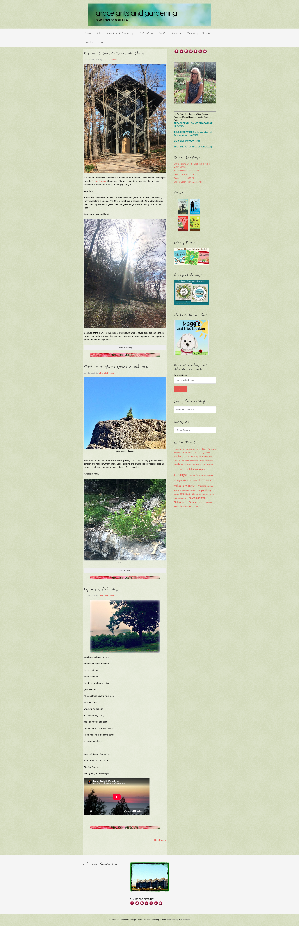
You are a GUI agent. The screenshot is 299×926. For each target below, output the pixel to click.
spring (176, 494)
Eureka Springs (98, 181)
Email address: (180, 375)
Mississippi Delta (192, 475)
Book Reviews (209, 449)
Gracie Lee (179, 460)
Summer (198, 494)
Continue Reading (125, 348)
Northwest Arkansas (197, 486)
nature (195, 481)
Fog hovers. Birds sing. (101, 589)
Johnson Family (190, 464)
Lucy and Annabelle (181, 470)
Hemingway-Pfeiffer (198, 460)
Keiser (198, 464)
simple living (192, 490)
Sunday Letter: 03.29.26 (184, 178)
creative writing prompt (201, 453)
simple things (204, 490)
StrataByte (185, 920)
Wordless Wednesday (189, 506)
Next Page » (160, 840)
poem (213, 486)
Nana (190, 481)
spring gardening (188, 494)
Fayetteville (200, 456)
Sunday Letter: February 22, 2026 (188, 182)
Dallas (178, 456)
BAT (200, 449)
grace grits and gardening (149, 15)
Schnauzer (184, 490)
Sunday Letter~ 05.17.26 (184, 174)
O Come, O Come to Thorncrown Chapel (115, 53)
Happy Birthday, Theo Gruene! (186, 171)
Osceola (209, 486)
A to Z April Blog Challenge (183, 449)
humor (182, 464)
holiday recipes (209, 460)
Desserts (185, 457)
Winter (177, 506)
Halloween (189, 460)
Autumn (195, 449)
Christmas (186, 452)
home (176, 465)
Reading (177, 490)
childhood (177, 453)
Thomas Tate (207, 503)
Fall (191, 456)
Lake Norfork (207, 464)
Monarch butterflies (207, 475)
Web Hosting (172, 920)
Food (209, 456)
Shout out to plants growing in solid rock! (116, 366)
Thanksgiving (182, 498)
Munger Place (181, 480)
